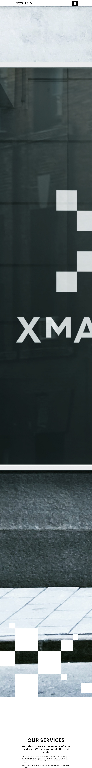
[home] (23, 3)
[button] (75, 3)
